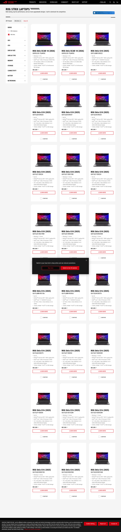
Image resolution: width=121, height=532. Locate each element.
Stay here (50, 268)
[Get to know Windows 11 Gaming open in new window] (104, 13)
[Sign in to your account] (114, 2)
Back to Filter (7, 86)
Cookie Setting (90, 524)
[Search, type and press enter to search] (110, 2)
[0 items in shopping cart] (117, 2)
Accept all (114, 524)
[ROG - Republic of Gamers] (10, 2)
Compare (45, 79)
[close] (86, 260)
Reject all (103, 524)
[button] (18, 21)
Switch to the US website (70, 268)
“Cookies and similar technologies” (32, 529)
